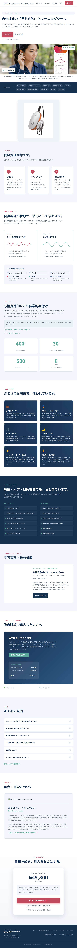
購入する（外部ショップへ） (38, 900)
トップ (34, 930)
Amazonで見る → (40, 596)
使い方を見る (19, 34)
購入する (68, 3)
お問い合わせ (46, 906)
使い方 (32, 3)
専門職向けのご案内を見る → (19, 655)
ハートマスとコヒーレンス (66, 930)
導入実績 (54, 3)
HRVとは (47, 3)
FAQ (61, 3)
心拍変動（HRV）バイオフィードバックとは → (17, 330)
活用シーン (39, 3)
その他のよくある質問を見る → (12, 764)
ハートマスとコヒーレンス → (12, 333)
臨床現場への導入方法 (50, 934)
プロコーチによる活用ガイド (66, 934)
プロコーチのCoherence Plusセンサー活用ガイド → (23, 833)
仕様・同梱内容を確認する (34, 906)
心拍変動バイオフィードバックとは (48, 930)
